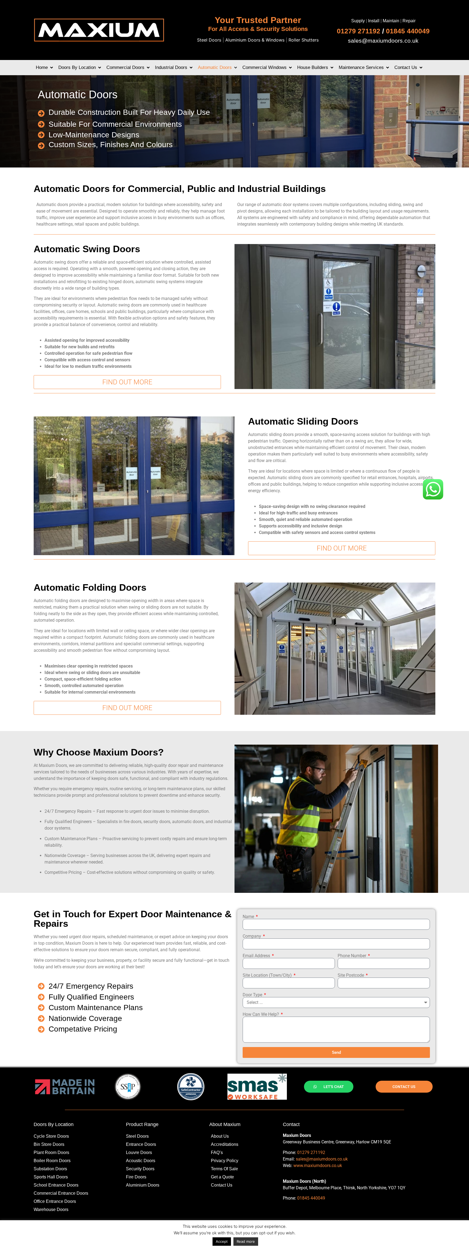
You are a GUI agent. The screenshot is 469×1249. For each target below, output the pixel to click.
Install (373, 20)
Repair (409, 20)
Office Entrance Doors (55, 1201)
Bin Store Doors (49, 1144)
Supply (358, 20)
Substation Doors (50, 1168)
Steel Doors (209, 40)
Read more (246, 1241)
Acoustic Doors (140, 1160)
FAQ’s (217, 1152)
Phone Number (352, 956)
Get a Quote (222, 1177)
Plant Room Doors (51, 1152)
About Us (220, 1136)
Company (252, 936)
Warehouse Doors (51, 1209)
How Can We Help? (261, 1014)
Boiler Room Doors (52, 1160)
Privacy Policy (224, 1160)
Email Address (257, 956)
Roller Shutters (304, 40)
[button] (45, 67)
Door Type (253, 995)
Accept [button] (222, 1241)
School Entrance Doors (56, 1185)
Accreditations (224, 1144)
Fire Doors (136, 1177)
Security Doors (140, 1168)
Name (249, 917)
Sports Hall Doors (51, 1177)
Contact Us (221, 1185)
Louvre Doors (139, 1152)
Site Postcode (351, 975)
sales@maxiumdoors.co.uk (383, 40)
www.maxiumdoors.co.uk (317, 1165)
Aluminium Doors (142, 1185)
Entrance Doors (141, 1144)
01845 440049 (408, 31)
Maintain (391, 20)
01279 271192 (358, 31)
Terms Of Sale (224, 1168)
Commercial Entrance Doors (61, 1193)
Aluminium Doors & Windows (254, 40)
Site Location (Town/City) (268, 975)
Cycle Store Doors (51, 1136)
